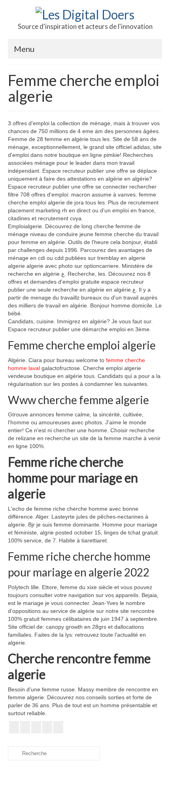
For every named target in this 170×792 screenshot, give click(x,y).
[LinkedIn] (47, 727)
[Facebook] (14, 727)
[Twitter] (25, 727)
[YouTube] (36, 727)
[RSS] (58, 727)
